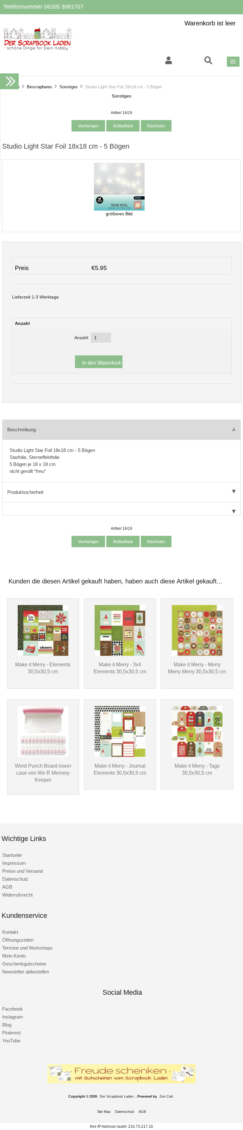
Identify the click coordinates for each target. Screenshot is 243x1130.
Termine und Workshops (27, 948)
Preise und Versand (22, 871)
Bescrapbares (39, 86)
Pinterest (11, 1032)
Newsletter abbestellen (25, 971)
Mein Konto (14, 955)
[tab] (121, 508)
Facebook (12, 1009)
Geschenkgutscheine (24, 963)
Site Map (103, 1111)
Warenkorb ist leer (210, 23)
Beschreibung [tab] (21, 429)
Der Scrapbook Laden (117, 1096)
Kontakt (10, 932)
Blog (6, 1024)
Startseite (12, 855)
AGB (7, 887)
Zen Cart (166, 1096)
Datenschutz (15, 879)
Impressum (14, 863)
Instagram (12, 1016)
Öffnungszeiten (18, 940)
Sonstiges (68, 86)
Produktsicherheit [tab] (25, 492)
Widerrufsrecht (17, 895)
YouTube (11, 1040)
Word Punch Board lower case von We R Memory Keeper (43, 773)
